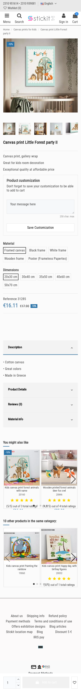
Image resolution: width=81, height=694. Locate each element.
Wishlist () (14, 8)
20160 (22, 494)
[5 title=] (31, 500)
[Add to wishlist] (74, 683)
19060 (22, 573)
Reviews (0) (15, 404)
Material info (15, 419)
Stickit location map (19, 632)
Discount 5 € (63, 632)
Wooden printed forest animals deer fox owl (59, 489)
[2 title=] (17, 500)
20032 (59, 573)
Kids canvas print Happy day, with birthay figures (59, 567)
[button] (34, 505)
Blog (40, 632)
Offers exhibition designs (28, 626)
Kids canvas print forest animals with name (22, 489)
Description (15, 347)
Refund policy (58, 616)
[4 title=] (27, 500)
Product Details (17, 389)
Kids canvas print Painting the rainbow (21, 567)
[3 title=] (22, 500)
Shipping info (35, 616)
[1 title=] (12, 500)
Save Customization (40, 228)
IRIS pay (38, 637)
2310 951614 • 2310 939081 (19, 3)
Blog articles (57, 626)
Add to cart (49, 682)
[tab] (40, 347)
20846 (59, 494)
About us (17, 616)
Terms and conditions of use (53, 621)
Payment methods (18, 621)
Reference (10, 299)
